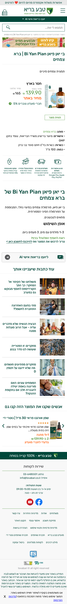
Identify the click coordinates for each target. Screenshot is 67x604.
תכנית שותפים (38, 535)
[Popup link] (55, 98)
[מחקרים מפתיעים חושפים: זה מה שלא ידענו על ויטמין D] (52, 375)
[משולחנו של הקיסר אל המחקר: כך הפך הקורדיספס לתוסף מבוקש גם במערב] (52, 294)
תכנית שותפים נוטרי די (17, 535)
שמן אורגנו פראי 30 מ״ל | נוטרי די (26, 418)
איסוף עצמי (34, 520)
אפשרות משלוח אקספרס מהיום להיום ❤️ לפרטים (33, 2)
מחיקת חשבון (49, 520)
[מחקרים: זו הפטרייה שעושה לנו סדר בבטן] (52, 354)
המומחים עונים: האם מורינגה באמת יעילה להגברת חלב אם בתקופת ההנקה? (20, 388)
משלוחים (54, 513)
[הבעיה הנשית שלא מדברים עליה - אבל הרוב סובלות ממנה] (52, 334)
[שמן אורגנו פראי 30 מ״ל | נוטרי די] (56, 430)
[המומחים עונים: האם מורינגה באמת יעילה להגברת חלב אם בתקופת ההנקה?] (52, 395)
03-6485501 (30, 474)
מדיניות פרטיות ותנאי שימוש (43, 527)
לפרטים (24, 431)
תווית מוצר (55, 117)
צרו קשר (16, 513)
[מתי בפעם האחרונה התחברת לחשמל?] (52, 314)
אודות (44, 513)
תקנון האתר (20, 520)
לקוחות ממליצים (35, 542)
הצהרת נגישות (20, 527)
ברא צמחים (49, 131)
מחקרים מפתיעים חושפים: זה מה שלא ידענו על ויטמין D (20, 368)
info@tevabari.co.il (30, 477)
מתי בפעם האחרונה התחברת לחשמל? (24, 307)
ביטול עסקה (18, 542)
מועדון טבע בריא (56, 535)
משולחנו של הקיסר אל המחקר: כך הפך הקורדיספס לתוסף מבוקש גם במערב (20, 287)
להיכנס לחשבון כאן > (19, 241)
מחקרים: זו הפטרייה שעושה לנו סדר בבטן (23, 347)
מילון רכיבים (52, 542)
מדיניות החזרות (30, 513)
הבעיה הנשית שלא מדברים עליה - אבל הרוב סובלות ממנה (19, 327)
